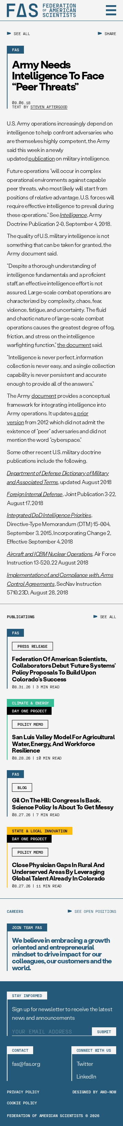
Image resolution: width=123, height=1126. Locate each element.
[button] (111, 10)
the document (74, 344)
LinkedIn (86, 1076)
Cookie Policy (22, 1102)
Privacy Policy (23, 1091)
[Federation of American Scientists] (41, 10)
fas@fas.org (26, 1063)
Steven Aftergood (48, 106)
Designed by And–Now (94, 1091)
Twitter (85, 1063)
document (43, 395)
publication (41, 158)
